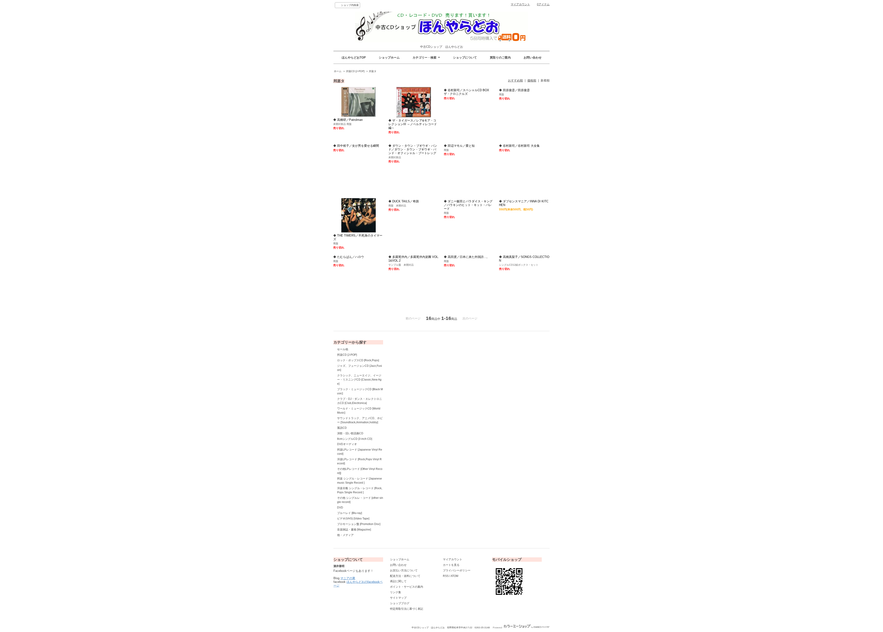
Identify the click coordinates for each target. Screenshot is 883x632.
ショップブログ (399, 603)
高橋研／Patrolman (350, 119)
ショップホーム (389, 57)
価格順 (531, 80)
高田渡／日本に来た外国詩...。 (468, 257)
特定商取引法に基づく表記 (406, 608)
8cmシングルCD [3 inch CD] (354, 438)
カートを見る (451, 565)
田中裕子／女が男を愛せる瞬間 (358, 145)
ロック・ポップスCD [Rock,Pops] (358, 360)
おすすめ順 (515, 80)
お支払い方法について (404, 570)
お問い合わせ (533, 57)
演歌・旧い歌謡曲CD (350, 433)
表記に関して (398, 581)
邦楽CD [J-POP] (355, 71)
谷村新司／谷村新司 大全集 (521, 145)
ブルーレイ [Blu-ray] (349, 513)
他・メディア (345, 535)
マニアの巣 (347, 578)
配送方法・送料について (405, 576)
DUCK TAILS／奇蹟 (405, 201)
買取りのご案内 (500, 57)
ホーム (337, 71)
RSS (446, 576)
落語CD (342, 427)
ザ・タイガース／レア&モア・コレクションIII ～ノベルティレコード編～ (412, 124)
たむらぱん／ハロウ (350, 257)
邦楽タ (372, 71)
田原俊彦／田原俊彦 (516, 90)
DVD (340, 507)
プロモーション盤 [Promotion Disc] (358, 524)
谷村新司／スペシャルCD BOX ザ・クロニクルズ (466, 92)
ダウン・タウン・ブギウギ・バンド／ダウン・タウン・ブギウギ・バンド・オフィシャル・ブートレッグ (412, 149)
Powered (498, 627)
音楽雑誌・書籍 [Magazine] (354, 529)
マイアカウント (520, 4)
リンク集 (395, 592)
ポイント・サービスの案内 (406, 586)
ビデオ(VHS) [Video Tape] (353, 518)
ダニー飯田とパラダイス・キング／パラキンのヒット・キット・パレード (468, 205)
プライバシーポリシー (456, 570)
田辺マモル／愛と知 (461, 145)
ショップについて (465, 57)
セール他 (342, 349)
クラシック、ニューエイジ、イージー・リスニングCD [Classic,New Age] (359, 379)
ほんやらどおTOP (354, 57)
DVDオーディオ (347, 444)
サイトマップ (398, 597)
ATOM (454, 576)
